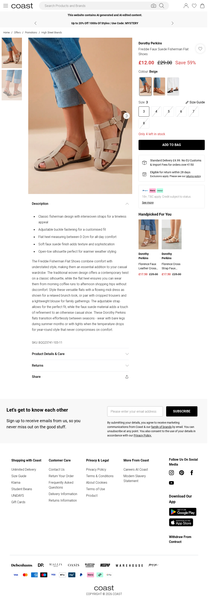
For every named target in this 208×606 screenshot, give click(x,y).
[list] (79, 116)
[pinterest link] (179, 478)
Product (90, 501)
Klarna (15, 488)
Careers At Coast (134, 475)
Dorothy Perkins (148, 43)
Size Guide (18, 482)
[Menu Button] (5, 5)
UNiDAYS (17, 501)
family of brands (160, 432)
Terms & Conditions (99, 482)
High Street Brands (51, 32)
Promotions (31, 32)
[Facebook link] (189, 478)
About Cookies (95, 488)
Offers (17, 32)
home (6, 32)
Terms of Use (94, 495)
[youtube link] (169, 488)
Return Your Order (60, 482)
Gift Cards (18, 508)
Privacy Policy (95, 475)
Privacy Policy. (141, 441)
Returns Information (62, 506)
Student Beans (21, 495)
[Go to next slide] (125, 116)
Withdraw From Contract (178, 545)
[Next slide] (171, 23)
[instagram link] (169, 478)
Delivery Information (62, 500)
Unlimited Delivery (23, 475)
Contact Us (56, 475)
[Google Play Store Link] (180, 517)
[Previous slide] (34, 23)
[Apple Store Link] (180, 528)
